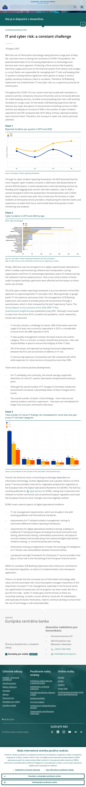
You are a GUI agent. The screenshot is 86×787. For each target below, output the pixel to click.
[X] (52, 731)
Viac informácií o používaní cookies (60, 770)
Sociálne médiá (9, 706)
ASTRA (60, 681)
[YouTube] (69, 731)
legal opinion (36, 491)
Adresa (6, 695)
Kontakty (6, 691)
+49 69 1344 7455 (62, 649)
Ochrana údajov (37, 702)
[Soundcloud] (75, 731)
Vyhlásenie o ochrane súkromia (27, 770)
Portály (61, 678)
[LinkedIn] (57, 731)
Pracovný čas (8, 698)
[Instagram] (63, 731)
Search (74, 7)
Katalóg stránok (9, 719)
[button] (81, 2)
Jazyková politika (37, 698)
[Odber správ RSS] (81, 731)
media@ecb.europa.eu (65, 654)
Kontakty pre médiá (18, 654)
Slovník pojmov (9, 683)
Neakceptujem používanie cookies (44, 782)
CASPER (61, 685)
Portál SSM (62, 689)
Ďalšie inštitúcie (10, 687)
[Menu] (82, 7)
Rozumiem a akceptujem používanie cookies (44, 776)
